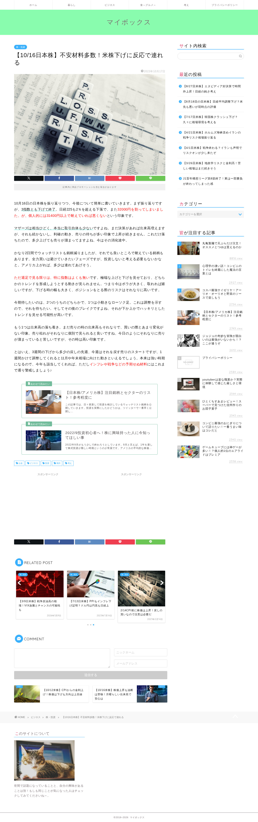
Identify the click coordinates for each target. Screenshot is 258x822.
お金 (20, 463)
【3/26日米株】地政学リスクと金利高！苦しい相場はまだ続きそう (212, 166)
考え (186, 4)
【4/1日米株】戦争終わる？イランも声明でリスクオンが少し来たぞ (212, 150)
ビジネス (110, 4)
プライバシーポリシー (225, 4)
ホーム (33, 4)
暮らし (72, 4)
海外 (58, 463)
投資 (47, 463)
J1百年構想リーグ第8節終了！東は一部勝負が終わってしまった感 (213, 181)
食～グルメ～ (148, 4)
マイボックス (129, 22)
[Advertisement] (48, 503)
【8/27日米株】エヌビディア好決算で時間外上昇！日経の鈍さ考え (212, 89)
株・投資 (20, 47)
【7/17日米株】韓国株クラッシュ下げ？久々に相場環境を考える (210, 119)
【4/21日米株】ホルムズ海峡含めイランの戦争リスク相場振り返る (212, 135)
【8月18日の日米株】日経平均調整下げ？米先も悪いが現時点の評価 (213, 104)
